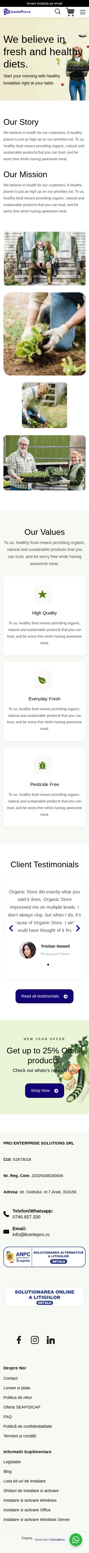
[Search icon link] (58, 12)
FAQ (7, 1416)
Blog (7, 1471)
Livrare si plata (16, 1388)
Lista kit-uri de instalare (24, 1481)
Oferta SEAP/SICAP (21, 1407)
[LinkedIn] (51, 1340)
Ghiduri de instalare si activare (31, 1490)
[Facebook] (19, 1340)
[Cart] (70, 12)
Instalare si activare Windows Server (36, 1519)
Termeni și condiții (19, 1436)
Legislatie (12, 1462)
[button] (41, 965)
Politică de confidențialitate (27, 1426)
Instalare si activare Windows (30, 1500)
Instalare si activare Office (27, 1510)
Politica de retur (17, 1397)
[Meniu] (83, 12)
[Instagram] (35, 1340)
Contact (10, 1378)
